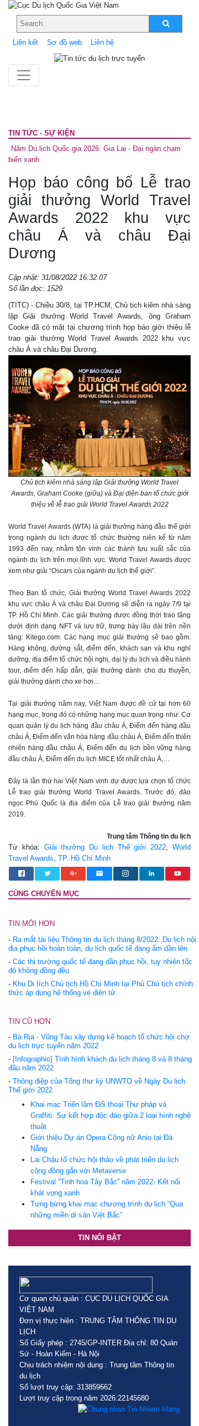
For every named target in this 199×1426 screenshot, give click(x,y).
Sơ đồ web (64, 42)
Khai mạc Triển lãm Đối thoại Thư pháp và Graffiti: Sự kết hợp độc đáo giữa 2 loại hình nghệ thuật (110, 1115)
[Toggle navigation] (23, 75)
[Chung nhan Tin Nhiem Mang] (129, 1409)
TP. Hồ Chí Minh (84, 858)
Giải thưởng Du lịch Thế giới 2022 (105, 847)
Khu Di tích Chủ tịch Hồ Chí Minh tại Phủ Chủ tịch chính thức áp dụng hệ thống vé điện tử (100, 988)
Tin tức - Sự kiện (41, 133)
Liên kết (25, 42)
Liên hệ (102, 42)
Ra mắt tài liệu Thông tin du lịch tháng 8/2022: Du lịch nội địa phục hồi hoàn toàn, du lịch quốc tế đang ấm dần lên (102, 944)
